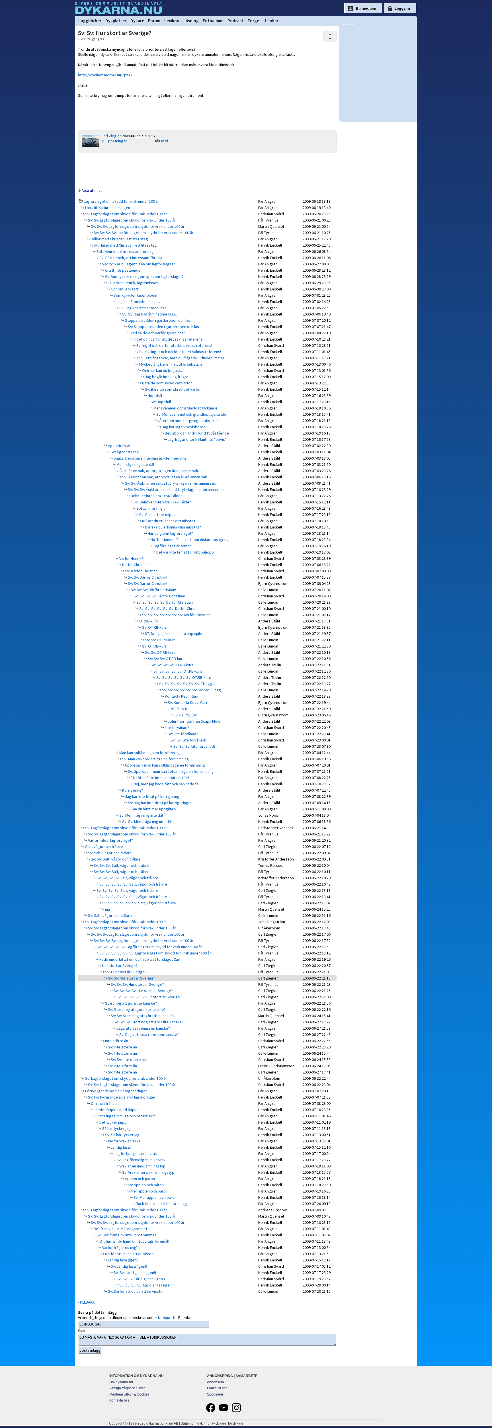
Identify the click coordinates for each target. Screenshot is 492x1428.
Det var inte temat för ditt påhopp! (185, 552)
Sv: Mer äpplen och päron (155, 1197)
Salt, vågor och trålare (103, 846)
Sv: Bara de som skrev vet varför (172, 389)
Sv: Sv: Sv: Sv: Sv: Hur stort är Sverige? (149, 996)
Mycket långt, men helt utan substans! (171, 364)
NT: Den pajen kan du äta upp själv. (173, 633)
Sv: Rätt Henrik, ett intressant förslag (131, 257)
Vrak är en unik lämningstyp (141, 1166)
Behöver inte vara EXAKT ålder (156, 495)
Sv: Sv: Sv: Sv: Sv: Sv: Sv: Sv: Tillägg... (192, 690)
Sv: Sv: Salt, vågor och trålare (115, 859)
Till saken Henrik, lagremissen (132, 282)
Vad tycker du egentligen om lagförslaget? (138, 264)
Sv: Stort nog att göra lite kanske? (136, 1009)
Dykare (137, 20)
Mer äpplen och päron (149, 1191)
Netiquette (167, 1317)
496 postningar (114, 141)
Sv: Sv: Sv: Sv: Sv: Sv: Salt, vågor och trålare (138, 902)
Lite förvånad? (176, 727)
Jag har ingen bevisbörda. (183, 426)
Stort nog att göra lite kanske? (130, 1003)
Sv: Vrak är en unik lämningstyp (147, 1172)
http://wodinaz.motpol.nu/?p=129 (106, 74)
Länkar (271, 20)
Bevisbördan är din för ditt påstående (196, 433)
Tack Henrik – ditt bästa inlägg (161, 1203)
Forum (154, 20)
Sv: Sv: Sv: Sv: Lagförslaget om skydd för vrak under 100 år (143, 232)
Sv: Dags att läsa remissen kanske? (148, 1034)
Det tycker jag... (112, 1122)
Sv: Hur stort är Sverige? (125, 971)
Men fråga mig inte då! (135, 464)
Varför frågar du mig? (119, 1247)
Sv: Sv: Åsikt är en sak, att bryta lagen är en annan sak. (170, 483)
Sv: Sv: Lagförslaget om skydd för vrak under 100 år (131, 220)
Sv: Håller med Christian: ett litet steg (125, 245)
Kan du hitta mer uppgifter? (153, 809)
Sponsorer (215, 1394)
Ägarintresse (118, 445)
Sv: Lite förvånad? (182, 733)
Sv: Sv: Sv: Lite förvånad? (194, 746)
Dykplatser (115, 20)
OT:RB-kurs (148, 621)
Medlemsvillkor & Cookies (129, 1394)
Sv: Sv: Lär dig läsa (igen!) (134, 1272)
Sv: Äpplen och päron (145, 1184)
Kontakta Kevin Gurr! (182, 696)
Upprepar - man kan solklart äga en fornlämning (164, 765)
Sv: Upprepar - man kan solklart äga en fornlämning (170, 771)
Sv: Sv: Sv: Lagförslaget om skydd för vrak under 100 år (137, 226)
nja (107, 909)
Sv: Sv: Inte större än (128, 1059)
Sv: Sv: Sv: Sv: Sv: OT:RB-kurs (177, 671)
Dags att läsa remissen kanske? (143, 1028)
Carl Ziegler (111, 135)
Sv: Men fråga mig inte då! (140, 815)
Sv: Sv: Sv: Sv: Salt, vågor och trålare (127, 877)
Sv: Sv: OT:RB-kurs (160, 639)
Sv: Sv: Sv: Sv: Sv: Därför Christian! (165, 602)
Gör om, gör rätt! (124, 289)
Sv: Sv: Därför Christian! (147, 577)
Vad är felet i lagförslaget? (110, 840)
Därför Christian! (135, 564)
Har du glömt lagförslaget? (170, 533)
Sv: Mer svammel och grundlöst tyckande (190, 414)
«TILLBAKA (86, 1302)
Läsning (191, 20)
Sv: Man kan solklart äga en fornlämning (155, 758)
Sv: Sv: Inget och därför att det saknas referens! (179, 351)
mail (164, 141)
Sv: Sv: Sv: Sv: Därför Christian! (159, 596)
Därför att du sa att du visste (129, 1253)
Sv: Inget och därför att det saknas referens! (174, 345)
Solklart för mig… (151, 508)
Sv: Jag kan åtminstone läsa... (143, 307)
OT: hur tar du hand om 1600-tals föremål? (134, 1241)
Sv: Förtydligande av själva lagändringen (121, 1097)
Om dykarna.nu (121, 1382)
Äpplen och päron (139, 1178)
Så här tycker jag (116, 1128)
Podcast (235, 20)
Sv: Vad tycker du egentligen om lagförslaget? (144, 276)
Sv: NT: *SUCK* (185, 715)
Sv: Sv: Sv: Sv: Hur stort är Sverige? (143, 990)
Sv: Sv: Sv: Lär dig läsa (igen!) (140, 1278)
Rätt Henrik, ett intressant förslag (125, 251)
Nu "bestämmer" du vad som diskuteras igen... (189, 539)
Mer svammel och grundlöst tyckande (185, 408)
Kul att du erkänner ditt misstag (168, 520)
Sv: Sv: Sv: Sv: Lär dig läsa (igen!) (146, 1285)
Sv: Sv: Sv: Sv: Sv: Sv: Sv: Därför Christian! (176, 614)
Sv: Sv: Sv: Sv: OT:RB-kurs (171, 664)
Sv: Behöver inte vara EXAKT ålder (162, 502)
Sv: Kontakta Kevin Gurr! (187, 702)
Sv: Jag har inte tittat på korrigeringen (159, 802)
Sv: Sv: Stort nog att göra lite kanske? (142, 1015)
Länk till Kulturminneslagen (107, 207)
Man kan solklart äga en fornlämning (149, 752)
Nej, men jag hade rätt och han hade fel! (166, 783)
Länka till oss (217, 1388)
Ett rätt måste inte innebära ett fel (159, 777)
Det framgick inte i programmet (120, 1228)
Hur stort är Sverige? (119, 965)
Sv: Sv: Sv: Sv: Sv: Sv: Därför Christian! (170, 608)
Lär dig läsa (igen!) (122, 1260)
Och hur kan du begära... (162, 370)
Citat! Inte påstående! (123, 270)
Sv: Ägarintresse (124, 451)
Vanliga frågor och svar (127, 1388)
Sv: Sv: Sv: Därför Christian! (153, 589)
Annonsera (215, 1382)
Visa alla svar (93, 190)
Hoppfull (154, 395)
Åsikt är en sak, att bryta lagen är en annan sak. (158, 470)
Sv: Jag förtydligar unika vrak (141, 1159)
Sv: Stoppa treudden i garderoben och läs (163, 326)
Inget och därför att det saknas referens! (168, 339)
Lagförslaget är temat (172, 545)
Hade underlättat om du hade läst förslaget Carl (139, 959)
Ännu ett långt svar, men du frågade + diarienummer (180, 357)
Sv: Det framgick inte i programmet (126, 1235)
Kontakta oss (119, 1400)
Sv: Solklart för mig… (156, 514)
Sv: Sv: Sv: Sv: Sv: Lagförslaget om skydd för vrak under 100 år (149, 946)
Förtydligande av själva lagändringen (115, 1090)
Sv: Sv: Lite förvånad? (188, 740)
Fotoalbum (213, 20)
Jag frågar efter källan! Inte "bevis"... (197, 439)
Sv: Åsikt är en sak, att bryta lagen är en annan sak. (164, 477)
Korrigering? (132, 790)
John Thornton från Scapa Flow (193, 721)
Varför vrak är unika (124, 1141)
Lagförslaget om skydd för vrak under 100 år (121, 201)
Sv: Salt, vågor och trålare (109, 852)
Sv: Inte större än (122, 1047)
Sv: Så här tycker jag (122, 1134)
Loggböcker (89, 20)
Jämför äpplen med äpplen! (116, 1109)
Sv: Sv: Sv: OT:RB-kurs (165, 658)
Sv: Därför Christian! (141, 570)
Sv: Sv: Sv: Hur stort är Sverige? (137, 984)
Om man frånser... (105, 1103)
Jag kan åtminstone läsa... (138, 301)
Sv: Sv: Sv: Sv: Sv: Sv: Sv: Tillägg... (186, 683)
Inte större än (116, 1040)
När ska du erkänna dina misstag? (172, 527)
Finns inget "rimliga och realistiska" (126, 1115)
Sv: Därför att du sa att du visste (135, 1291)
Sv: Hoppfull (160, 401)
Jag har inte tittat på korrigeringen (154, 796)
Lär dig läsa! (120, 1147)
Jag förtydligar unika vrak (135, 1153)
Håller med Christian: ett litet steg (119, 238)
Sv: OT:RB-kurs (154, 627)
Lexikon (171, 20)
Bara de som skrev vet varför (166, 383)
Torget (254, 20)
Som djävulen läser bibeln (135, 295)
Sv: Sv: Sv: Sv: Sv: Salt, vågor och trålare (133, 884)
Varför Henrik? (130, 558)
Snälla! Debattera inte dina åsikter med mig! (150, 458)
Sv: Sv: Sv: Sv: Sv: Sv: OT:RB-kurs (183, 677)
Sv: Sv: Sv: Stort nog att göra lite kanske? (148, 1022)
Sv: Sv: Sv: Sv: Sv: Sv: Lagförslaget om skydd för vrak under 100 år (155, 953)
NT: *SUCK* (179, 708)
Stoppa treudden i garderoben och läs (157, 320)
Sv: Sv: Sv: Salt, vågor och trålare (121, 865)
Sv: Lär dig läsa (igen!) (128, 1266)
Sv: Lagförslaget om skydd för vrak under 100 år (125, 213)
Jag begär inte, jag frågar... (167, 376)
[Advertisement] (207, 170)
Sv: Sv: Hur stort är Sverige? (131, 978)
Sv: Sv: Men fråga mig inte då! (146, 821)
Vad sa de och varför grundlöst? (157, 332)
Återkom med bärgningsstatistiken (188, 420)
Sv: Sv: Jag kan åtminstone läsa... (149, 314)
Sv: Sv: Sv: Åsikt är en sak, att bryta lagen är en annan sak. (176, 489)
